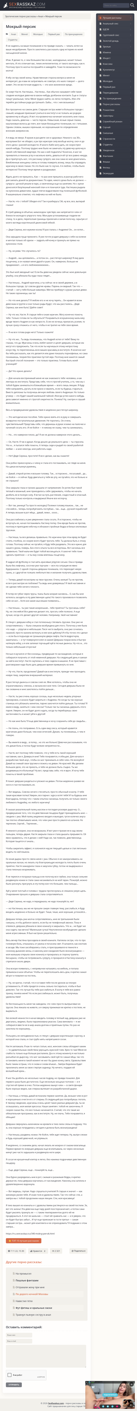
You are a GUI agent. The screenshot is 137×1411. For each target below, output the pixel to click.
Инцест (106, 58)
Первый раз (54, 34)
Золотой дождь (111, 40)
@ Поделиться (78, 1251)
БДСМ (106, 29)
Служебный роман (112, 121)
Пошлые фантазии (26, 1280)
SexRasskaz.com (56, 1403)
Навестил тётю (24, 1301)
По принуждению (73, 34)
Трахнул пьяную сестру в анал (33, 1314)
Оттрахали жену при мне (30, 1287)
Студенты (12, 39)
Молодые (38, 34)
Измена (107, 52)
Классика (107, 63)
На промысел (23, 1273)
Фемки (106, 161)
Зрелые (107, 46)
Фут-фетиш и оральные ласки (33, 1307)
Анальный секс (110, 23)
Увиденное (108, 150)
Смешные (108, 133)
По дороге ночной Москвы (31, 1294)
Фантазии (108, 156)
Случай (106, 127)
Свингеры (108, 115)
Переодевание (110, 92)
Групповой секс (111, 35)
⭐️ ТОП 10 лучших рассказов (24, 1240)
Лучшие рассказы (112, 17)
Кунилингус (109, 69)
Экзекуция (108, 173)
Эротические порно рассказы (20, 16)
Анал (40, 16)
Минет (24, 34)
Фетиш (106, 167)
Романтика (108, 110)
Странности (109, 138)
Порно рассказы (111, 104)
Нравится (38, 1251)
